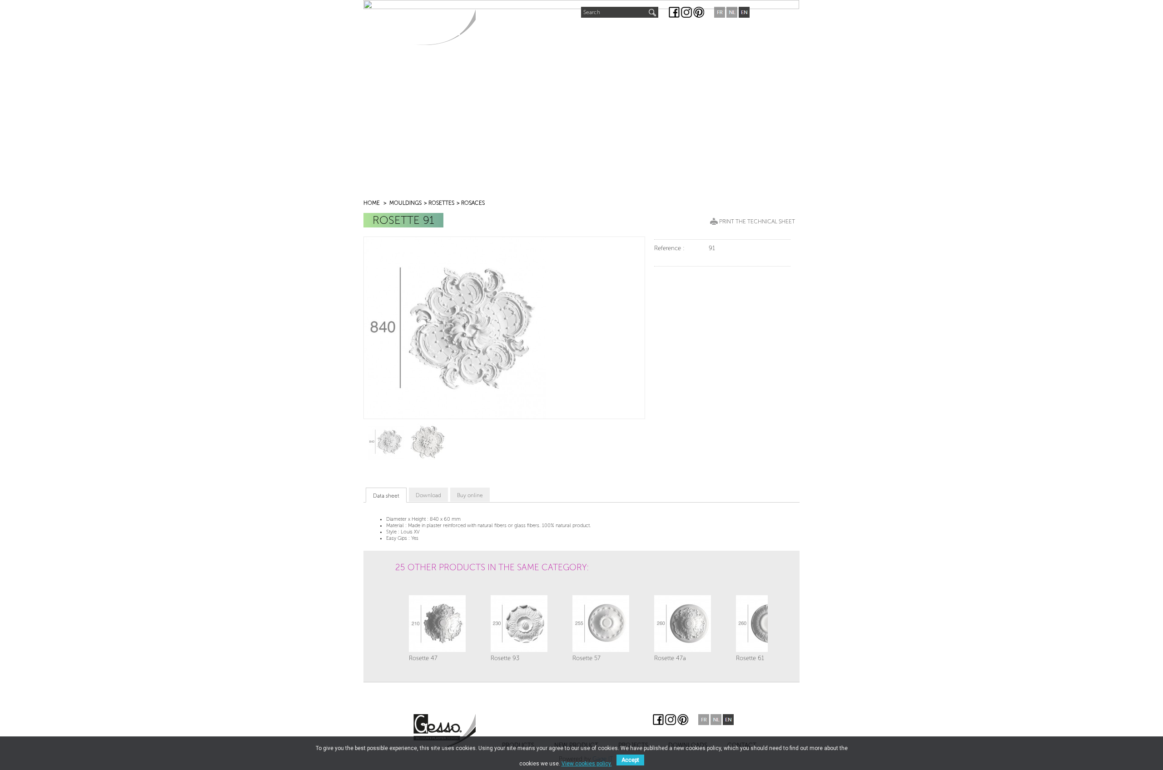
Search (591, 12)
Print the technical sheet (757, 221)
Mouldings (405, 203)
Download (428, 495)
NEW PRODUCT (559, 30)
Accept (630, 760)
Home (371, 203)
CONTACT (715, 32)
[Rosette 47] (437, 623)
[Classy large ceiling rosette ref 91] (386, 441)
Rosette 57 (586, 658)
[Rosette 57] (600, 623)
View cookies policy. (587, 763)
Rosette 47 (423, 658)
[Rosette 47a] (682, 623)
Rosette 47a (670, 658)
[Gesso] (444, 27)
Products (501, 32)
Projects (613, 32)
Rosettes (441, 203)
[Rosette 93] (519, 623)
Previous (404, 592)
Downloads (665, 32)
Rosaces (473, 203)
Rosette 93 (505, 658)
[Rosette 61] (764, 623)
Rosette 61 (750, 658)
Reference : (669, 248)
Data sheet (386, 496)
